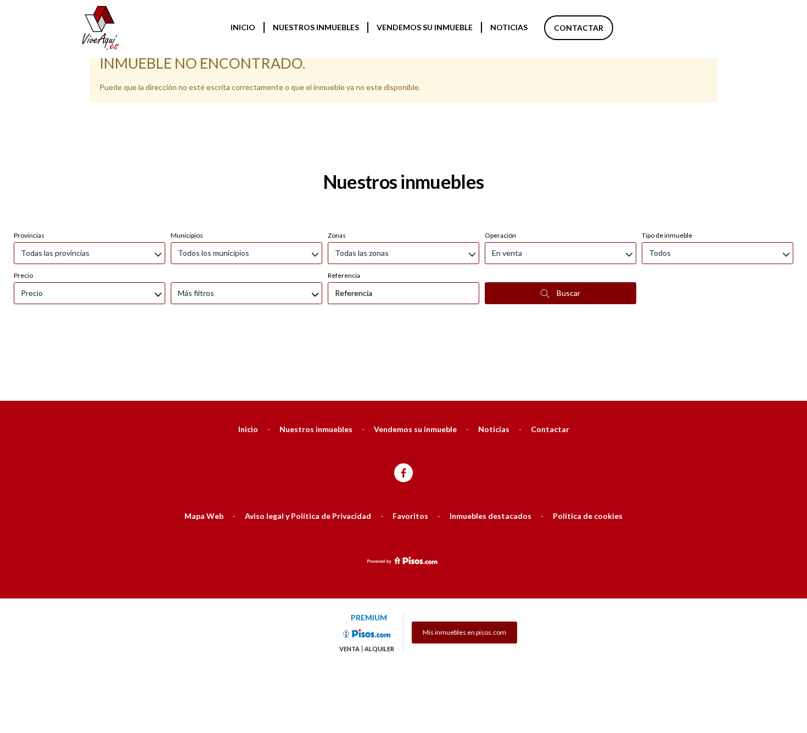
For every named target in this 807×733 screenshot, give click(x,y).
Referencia (344, 275)
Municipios (187, 235)
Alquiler (379, 649)
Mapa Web (203, 516)
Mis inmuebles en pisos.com (464, 632)
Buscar (567, 293)
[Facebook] (403, 473)
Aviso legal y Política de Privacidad (308, 516)
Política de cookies (588, 516)
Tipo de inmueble (667, 235)
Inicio (243, 27)
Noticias (509, 27)
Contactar (578, 27)
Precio (23, 275)
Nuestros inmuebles (316, 27)
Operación (500, 235)
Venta (349, 649)
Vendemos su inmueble (425, 27)
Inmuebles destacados (490, 516)
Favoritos (410, 516)
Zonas (337, 235)
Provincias (29, 235)
